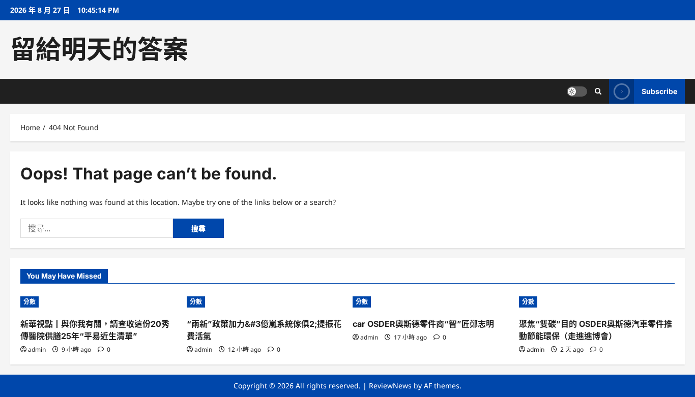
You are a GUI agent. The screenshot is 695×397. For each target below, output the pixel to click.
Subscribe (659, 91)
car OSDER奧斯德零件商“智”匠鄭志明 (423, 324)
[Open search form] (598, 91)
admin (37, 349)
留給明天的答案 (99, 49)
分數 (29, 301)
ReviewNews (390, 385)
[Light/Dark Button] (577, 91)
